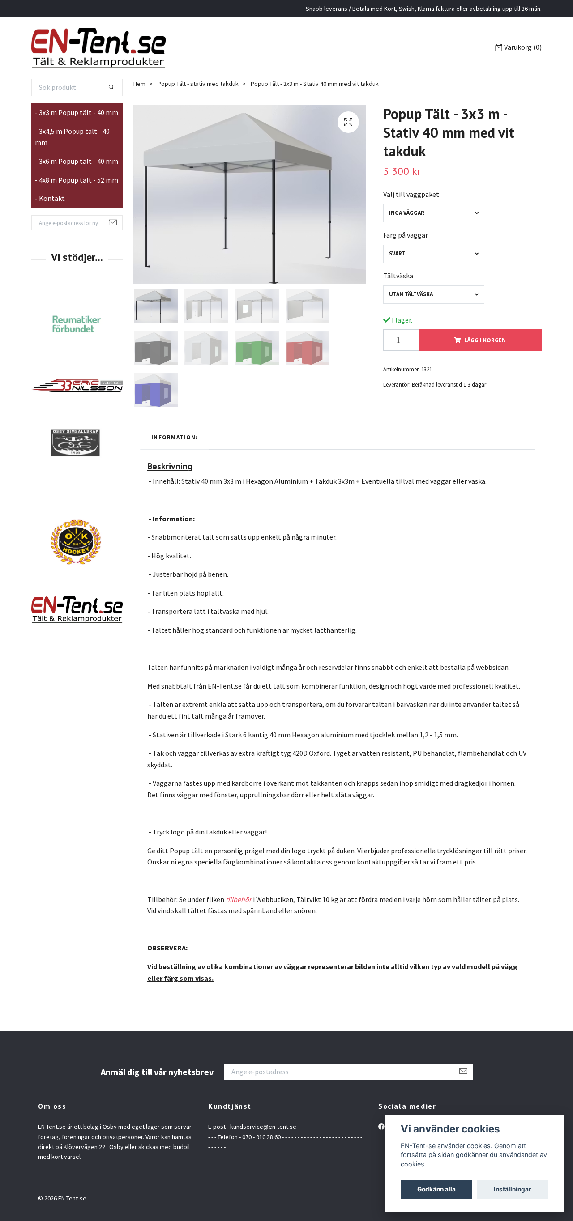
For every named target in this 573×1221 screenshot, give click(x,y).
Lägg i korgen (485, 345)
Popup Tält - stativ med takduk (198, 88)
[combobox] (433, 218)
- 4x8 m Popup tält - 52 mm (76, 184)
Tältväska (398, 280)
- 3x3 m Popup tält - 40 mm (76, 117)
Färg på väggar (405, 239)
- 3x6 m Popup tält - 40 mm (76, 166)
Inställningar (512, 1189)
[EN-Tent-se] (106, 50)
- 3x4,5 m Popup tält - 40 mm (72, 142)
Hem (139, 88)
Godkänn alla (436, 1189)
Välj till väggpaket (411, 199)
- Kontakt (50, 203)
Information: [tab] (174, 442)
